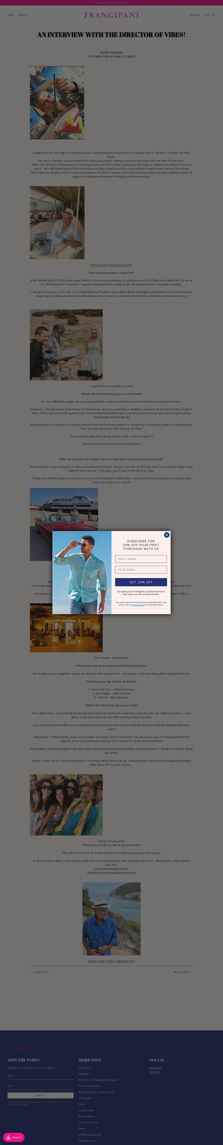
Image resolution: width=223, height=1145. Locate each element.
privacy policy (138, 605)
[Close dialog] (166, 535)
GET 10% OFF (141, 582)
